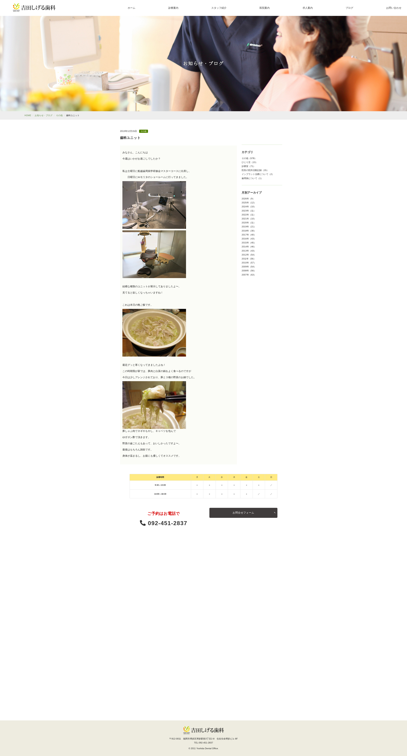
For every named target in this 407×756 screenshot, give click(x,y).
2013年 (245, 250)
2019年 (245, 226)
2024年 (245, 206)
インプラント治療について (255, 174)
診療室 (245, 166)
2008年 (245, 270)
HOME (27, 115)
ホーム (131, 8)
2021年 (245, 218)
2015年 (245, 242)
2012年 (245, 254)
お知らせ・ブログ (43, 115)
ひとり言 (246, 162)
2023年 (245, 210)
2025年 (245, 202)
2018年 (245, 230)
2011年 (245, 258)
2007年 (245, 274)
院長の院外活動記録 (252, 170)
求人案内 (308, 8)
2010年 (245, 262)
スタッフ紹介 (219, 8)
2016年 (245, 238)
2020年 (245, 222)
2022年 (245, 214)
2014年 (245, 246)
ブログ (349, 8)
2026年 (245, 198)
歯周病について (249, 178)
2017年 (245, 234)
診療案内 (173, 8)
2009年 (245, 266)
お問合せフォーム (243, 512)
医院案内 (264, 8)
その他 (59, 115)
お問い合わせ (393, 8)
